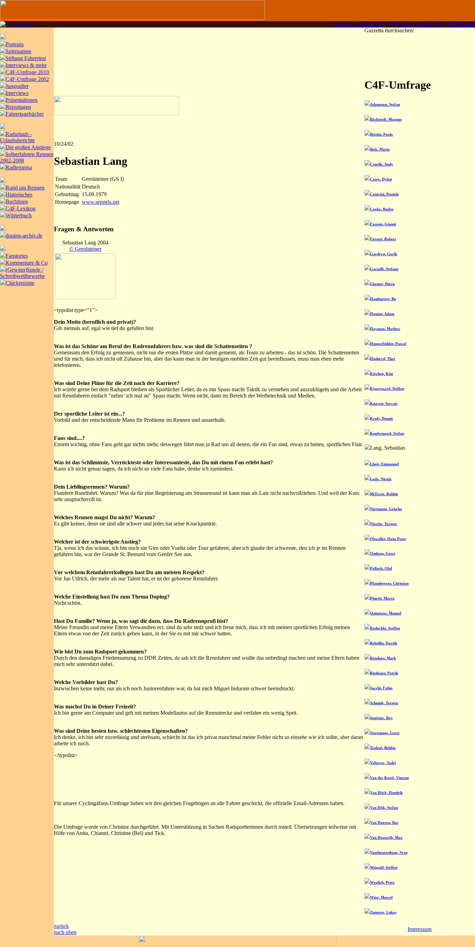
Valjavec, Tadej (383, 763)
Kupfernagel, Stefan (387, 433)
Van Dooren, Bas (384, 822)
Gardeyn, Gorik (383, 254)
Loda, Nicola (381, 479)
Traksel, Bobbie (383, 748)
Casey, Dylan (381, 179)
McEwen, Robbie (384, 494)
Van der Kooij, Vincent (389, 778)
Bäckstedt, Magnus (386, 119)
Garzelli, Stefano (384, 269)
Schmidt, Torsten (384, 703)
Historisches (19, 195)
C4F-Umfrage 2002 (27, 79)
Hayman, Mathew (385, 329)
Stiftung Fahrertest (26, 58)
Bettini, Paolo (381, 134)
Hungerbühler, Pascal (388, 344)
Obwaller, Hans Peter (388, 539)
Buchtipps (17, 201)
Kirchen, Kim (381, 373)
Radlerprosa (19, 167)
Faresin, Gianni (383, 224)
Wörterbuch (19, 215)
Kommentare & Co (27, 263)
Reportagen (18, 107)
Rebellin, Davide (383, 643)
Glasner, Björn (382, 284)
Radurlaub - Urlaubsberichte (17, 137)
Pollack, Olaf (381, 568)
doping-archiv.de (24, 236)
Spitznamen (18, 51)
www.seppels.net (100, 202)
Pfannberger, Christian (389, 583)
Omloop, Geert (382, 553)
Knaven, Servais (383, 403)
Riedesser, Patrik (384, 673)
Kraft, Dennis (381, 418)
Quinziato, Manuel (385, 613)
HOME (342, 24)
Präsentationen (22, 100)
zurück (61, 926)
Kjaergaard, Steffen (387, 388)
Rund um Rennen (25, 188)
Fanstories (17, 256)
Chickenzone (20, 283)
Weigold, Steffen (383, 867)
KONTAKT (431, 24)
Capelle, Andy (381, 164)
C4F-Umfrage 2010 (27, 72)
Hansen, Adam (382, 314)
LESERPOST (370, 24)
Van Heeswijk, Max (386, 837)
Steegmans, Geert (385, 733)
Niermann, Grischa (386, 509)
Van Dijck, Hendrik (386, 792)
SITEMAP (401, 24)
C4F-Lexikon (20, 208)
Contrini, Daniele (384, 194)
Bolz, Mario (380, 149)
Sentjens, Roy (381, 718)
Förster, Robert (383, 239)
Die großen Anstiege (28, 147)
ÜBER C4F (462, 24)
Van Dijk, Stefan (384, 807)
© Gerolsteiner (85, 249)
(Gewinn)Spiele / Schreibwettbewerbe (22, 273)
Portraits (15, 44)
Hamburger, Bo (383, 299)
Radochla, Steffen (385, 628)
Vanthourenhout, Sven (389, 852)
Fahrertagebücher (25, 114)
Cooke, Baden (381, 209)
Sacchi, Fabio (381, 688)
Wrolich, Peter (382, 882)
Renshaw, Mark (383, 658)
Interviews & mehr (26, 65)
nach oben (65, 932)
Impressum (420, 929)
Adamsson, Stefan (385, 104)
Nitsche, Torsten (383, 524)
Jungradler (17, 86)
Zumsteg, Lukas (383, 912)
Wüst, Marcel (381, 897)
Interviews (17, 93)
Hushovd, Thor (382, 358)
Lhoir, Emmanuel (384, 464)
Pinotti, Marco (382, 598)
